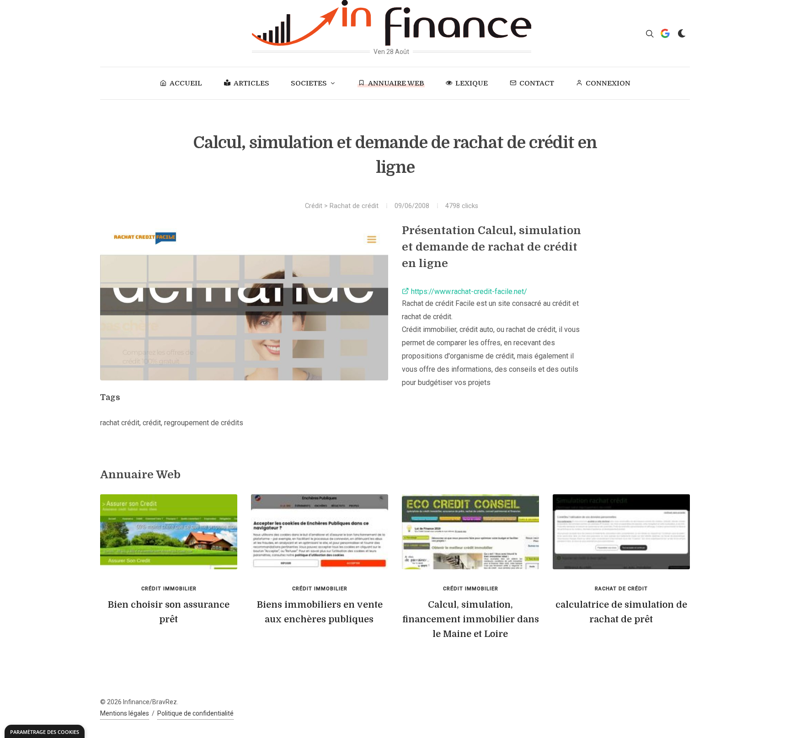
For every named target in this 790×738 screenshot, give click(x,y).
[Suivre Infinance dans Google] (665, 33)
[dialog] (45, 731)
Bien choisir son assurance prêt (169, 612)
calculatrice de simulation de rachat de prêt (621, 612)
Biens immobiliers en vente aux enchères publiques (320, 612)
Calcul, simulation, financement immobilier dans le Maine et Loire (470, 619)
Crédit (313, 206)
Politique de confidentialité (195, 713)
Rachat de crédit (354, 206)
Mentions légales (124, 713)
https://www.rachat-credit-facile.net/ (468, 291)
